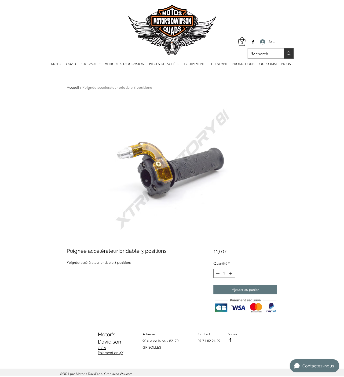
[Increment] (231, 273)
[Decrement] (217, 273)
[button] (241, 41)
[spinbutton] (224, 273)
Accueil (73, 87)
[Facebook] (253, 42)
